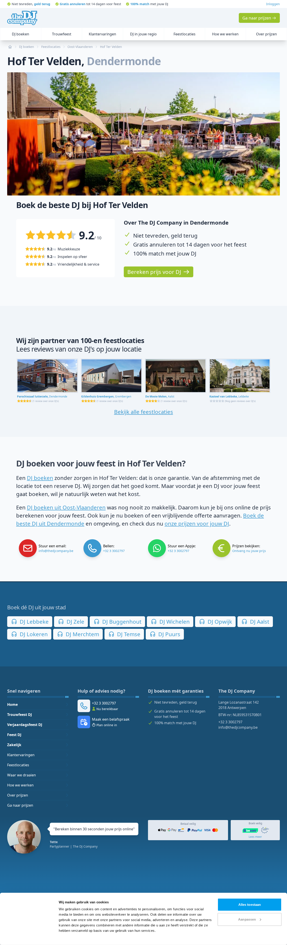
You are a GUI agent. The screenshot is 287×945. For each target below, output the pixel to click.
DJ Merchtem (81, 634)
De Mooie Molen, (159, 396)
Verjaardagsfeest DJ (24, 724)
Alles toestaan (249, 904)
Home (12, 704)
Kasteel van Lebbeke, (229, 396)
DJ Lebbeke (33, 621)
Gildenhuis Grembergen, (106, 396)
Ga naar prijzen (20, 805)
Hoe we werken (20, 785)
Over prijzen (17, 795)
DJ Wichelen (174, 621)
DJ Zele (74, 621)
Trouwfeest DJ (19, 714)
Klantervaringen (21, 754)
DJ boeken (40, 477)
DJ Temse (128, 634)
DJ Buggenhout (121, 621)
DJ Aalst (259, 621)
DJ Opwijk (219, 621)
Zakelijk (14, 744)
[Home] (22, 18)
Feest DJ (14, 734)
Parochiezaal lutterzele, (42, 396)
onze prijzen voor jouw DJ (197, 523)
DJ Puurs (168, 634)
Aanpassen (247, 919)
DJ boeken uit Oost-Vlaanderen (66, 507)
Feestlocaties (18, 764)
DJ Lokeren (33, 634)
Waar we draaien (21, 775)
